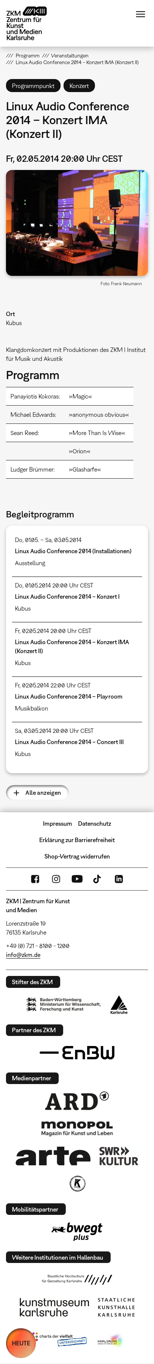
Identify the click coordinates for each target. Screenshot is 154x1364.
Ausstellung (30, 563)
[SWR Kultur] (118, 1156)
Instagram (56, 879)
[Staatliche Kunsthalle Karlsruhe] (116, 1307)
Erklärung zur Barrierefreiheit (77, 840)
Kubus (14, 322)
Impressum (57, 823)
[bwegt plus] (77, 1231)
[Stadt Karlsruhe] (119, 1004)
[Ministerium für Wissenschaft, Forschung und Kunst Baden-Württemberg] (63, 1004)
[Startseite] (32, 23)
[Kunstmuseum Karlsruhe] (54, 1307)
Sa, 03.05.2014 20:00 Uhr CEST (54, 730)
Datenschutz (94, 823)
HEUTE (21, 1343)
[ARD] (77, 1100)
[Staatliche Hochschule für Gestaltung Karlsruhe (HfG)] (77, 1280)
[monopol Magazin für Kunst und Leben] (77, 1128)
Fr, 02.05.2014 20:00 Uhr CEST (53, 630)
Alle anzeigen (43, 792)
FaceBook (35, 879)
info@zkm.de (23, 954)
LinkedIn (118, 879)
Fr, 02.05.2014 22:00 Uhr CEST (53, 685)
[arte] (53, 1156)
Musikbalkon (31, 708)
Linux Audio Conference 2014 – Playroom (69, 696)
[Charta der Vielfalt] (57, 1341)
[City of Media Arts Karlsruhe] (111, 1341)
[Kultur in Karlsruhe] (77, 1183)
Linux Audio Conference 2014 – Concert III (69, 741)
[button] (77, 223)
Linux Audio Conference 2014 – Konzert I (67, 596)
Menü (140, 14)
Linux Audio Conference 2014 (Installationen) (73, 551)
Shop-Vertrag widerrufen (77, 856)
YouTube (77, 879)
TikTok (97, 879)
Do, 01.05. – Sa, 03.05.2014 (48, 539)
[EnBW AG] (77, 1052)
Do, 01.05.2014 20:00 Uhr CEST (54, 585)
